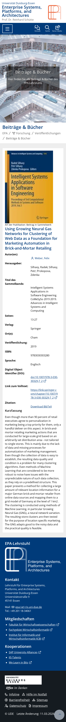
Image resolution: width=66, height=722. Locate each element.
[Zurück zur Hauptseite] (56, 13)
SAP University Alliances (23, 652)
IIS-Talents (15, 657)
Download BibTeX (41, 406)
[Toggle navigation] (7, 28)
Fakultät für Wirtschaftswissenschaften (32, 624)
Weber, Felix (42, 258)
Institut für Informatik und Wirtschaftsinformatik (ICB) (25, 636)
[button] (57, 28)
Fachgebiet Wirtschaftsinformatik (29, 630)
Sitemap (42, 700)
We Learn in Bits (18, 662)
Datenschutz (17, 706)
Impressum (40, 706)
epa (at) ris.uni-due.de (28, 607)
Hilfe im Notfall (36, 694)
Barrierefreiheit (19, 700)
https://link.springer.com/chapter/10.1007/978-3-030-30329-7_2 (44, 393)
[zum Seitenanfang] (59, 715)
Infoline (14, 694)
